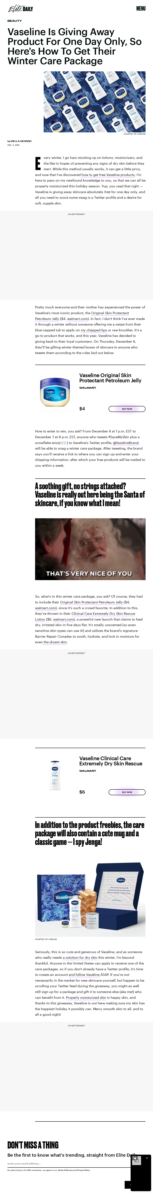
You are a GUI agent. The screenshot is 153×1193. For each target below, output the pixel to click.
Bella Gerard (21, 141)
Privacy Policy (83, 1170)
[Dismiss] (147, 1158)
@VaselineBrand (125, 443)
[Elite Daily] (20, 8)
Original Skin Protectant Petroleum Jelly (91, 602)
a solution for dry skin (80, 957)
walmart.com (77, 319)
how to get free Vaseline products (108, 175)
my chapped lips (94, 330)
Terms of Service (65, 1170)
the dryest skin (55, 642)
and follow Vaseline (84, 975)
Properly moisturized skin (86, 997)
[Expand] (135, 1158)
